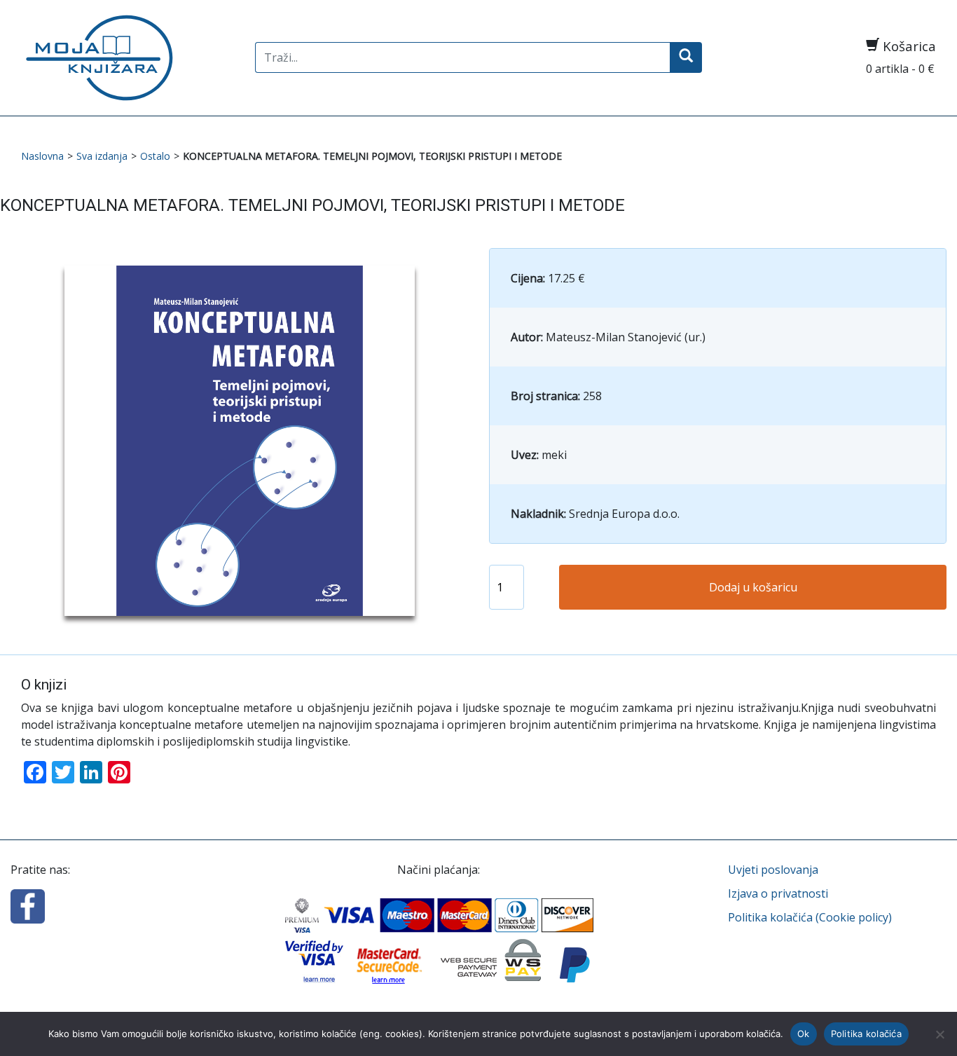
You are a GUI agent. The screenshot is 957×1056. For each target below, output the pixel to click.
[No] (939, 1034)
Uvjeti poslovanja (773, 869)
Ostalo (155, 156)
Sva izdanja (102, 156)
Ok (803, 1033)
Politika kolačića (866, 1033)
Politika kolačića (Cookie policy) (810, 917)
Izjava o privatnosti (778, 893)
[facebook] (28, 905)
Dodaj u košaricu (753, 587)
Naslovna (42, 156)
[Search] (686, 57)
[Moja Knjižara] (127, 58)
